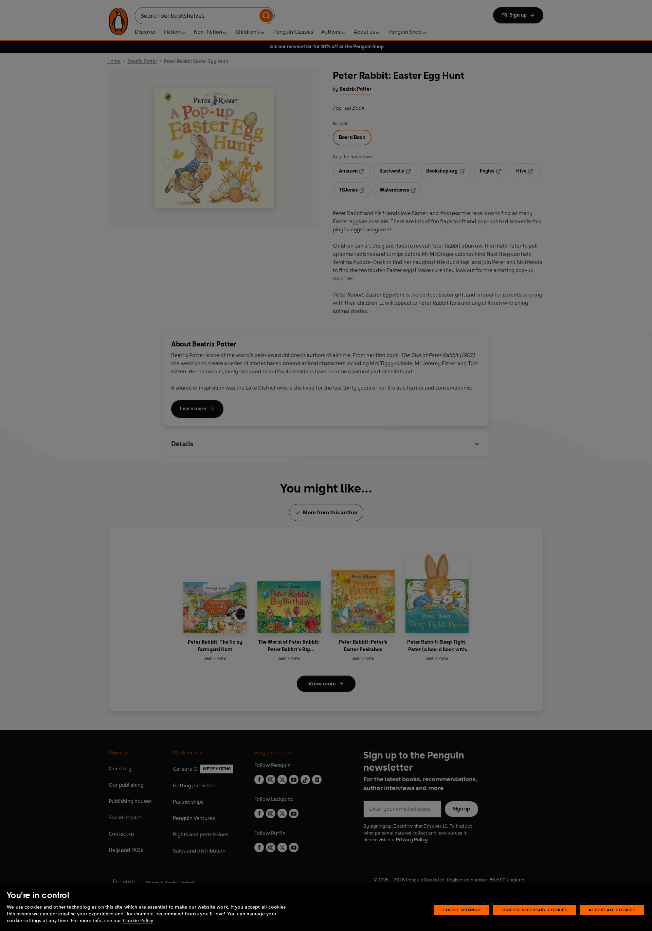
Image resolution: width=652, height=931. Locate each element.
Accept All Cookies (611, 909)
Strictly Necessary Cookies (534, 909)
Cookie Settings (461, 909)
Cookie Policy (138, 921)
